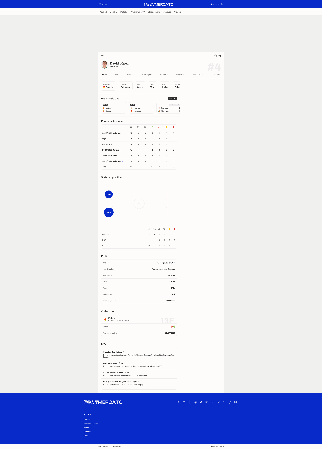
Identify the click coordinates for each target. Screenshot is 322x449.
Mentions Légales (91, 424)
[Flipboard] (218, 402)
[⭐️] (219, 55)
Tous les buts (197, 74)
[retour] (102, 55)
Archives (87, 432)
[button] (103, 4)
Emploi (86, 436)
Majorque (114, 66)
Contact (87, 420)
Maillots (130, 74)
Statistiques (147, 74)
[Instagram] (207, 402)
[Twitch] (235, 402)
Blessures (164, 74)
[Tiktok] (230, 402)
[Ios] (184, 402)
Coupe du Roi (107, 144)
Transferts (215, 74)
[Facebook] (195, 402)
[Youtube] (212, 402)
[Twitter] (201, 402)
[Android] (178, 402)
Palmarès (180, 74)
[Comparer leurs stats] (215, 55)
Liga (104, 139)
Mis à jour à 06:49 (217, 446)
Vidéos (86, 428)
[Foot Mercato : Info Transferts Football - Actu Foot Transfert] (158, 4)
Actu (117, 74)
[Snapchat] (224, 402)
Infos (104, 74)
